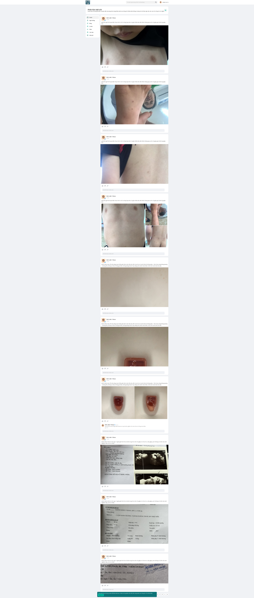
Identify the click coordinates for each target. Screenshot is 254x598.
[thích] (105, 67)
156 (157, 594)
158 (162, 594)
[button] (141, 2)
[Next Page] (165, 594)
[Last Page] (167, 594)
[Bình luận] (105, 67)
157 (160, 594)
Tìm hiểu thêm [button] (149, 593)
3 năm (107, 19)
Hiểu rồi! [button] (101, 595)
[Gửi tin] (108, 67)
